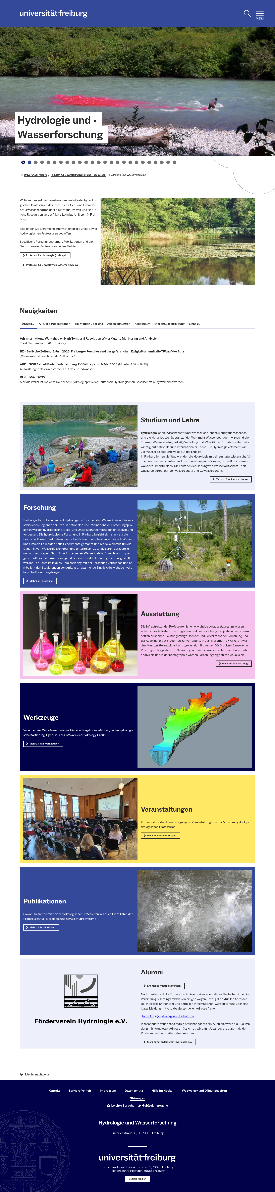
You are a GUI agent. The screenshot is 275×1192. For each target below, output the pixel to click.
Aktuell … (28, 324)
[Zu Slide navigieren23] (168, 162)
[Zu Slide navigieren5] (54, 162)
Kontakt (54, 1091)
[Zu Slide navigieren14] (111, 162)
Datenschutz (134, 1091)
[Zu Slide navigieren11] (92, 162)
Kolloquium (142, 324)
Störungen (137, 1098)
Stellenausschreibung (169, 324)
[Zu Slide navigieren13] (105, 162)
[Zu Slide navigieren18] (136, 162)
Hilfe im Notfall (162, 1091)
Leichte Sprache (122, 1106)
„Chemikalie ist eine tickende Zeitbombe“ (47, 356)
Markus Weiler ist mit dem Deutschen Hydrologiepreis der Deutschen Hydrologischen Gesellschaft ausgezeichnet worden (102, 382)
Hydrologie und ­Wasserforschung (60, 128)
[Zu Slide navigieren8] (73, 162)
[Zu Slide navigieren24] (174, 162)
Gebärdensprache (155, 1106)
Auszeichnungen (118, 324)
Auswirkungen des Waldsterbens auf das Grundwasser (57, 369)
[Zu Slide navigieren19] (143, 162)
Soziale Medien (137, 1179)
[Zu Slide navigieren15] (117, 162)
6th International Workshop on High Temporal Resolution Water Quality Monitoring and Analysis (88, 339)
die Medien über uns (88, 324)
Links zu (194, 324)
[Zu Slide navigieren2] (36, 162)
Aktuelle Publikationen (54, 324)
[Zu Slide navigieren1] (29, 162)
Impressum (108, 1091)
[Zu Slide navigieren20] (149, 162)
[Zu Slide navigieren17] (130, 162)
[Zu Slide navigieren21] (155, 162)
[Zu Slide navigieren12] (99, 162)
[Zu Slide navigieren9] (80, 162)
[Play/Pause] (23, 162)
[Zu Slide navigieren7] (67, 162)
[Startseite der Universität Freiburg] (54, 14)
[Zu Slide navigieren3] (42, 162)
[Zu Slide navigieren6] (61, 162)
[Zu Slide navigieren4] (48, 162)
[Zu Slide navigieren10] (86, 162)
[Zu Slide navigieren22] (162, 162)
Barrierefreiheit (80, 1091)
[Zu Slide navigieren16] (124, 162)
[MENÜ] (260, 13)
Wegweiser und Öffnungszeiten (204, 1091)
